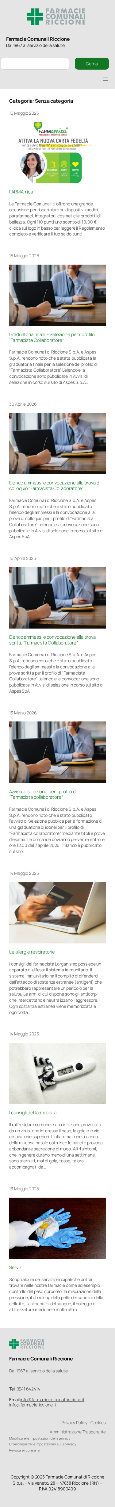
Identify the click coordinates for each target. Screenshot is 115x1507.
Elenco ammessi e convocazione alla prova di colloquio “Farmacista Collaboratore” (54, 485)
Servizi (15, 1267)
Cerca (92, 64)
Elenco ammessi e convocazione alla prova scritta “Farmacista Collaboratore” (52, 640)
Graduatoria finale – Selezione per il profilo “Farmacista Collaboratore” (52, 337)
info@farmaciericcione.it (32, 1405)
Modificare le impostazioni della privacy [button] (39, 1438)
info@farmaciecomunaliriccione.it (52, 1399)
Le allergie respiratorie (32, 952)
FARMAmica (21, 192)
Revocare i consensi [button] (24, 1450)
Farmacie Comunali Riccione (38, 39)
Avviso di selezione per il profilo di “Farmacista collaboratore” (42, 794)
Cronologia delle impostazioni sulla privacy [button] (42, 1444)
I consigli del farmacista (32, 1112)
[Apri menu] (105, 79)
